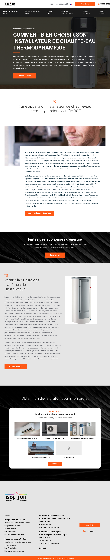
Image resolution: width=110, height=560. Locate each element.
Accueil (7, 515)
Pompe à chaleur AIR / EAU (15, 539)
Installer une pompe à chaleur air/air (17, 523)
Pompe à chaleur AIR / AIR (15, 520)
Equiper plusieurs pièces (13, 526)
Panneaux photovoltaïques (50, 532)
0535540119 (105, 4)
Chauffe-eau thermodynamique (51, 515)
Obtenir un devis (10, 529)
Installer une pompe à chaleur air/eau (18, 542)
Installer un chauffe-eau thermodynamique (54, 518)
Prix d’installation (11, 532)
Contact (42, 548)
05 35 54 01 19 (90, 531)
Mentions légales (69, 558)
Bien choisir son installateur (14, 535)
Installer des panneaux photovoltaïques (53, 535)
